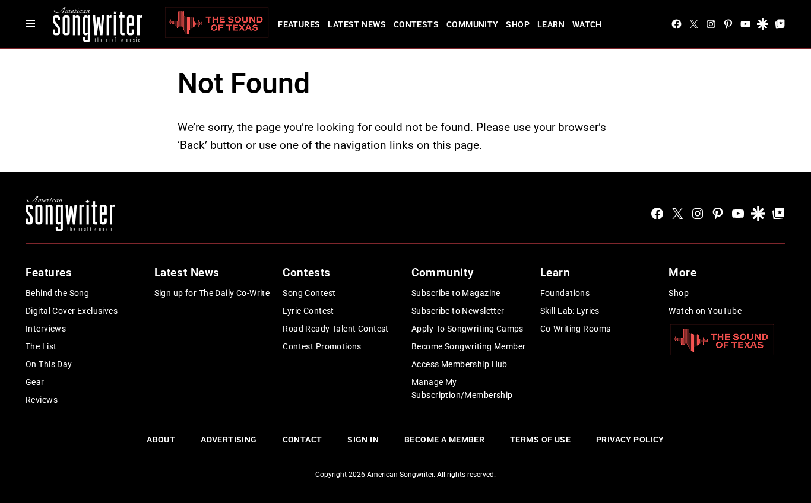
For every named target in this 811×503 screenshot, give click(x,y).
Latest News (357, 24)
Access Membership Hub (459, 364)
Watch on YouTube (705, 311)
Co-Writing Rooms (575, 328)
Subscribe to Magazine (455, 293)
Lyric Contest (308, 311)
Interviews (46, 328)
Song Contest (309, 293)
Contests (416, 24)
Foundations (565, 293)
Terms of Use (540, 439)
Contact (302, 439)
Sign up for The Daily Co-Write (212, 293)
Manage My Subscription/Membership (462, 388)
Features (299, 24)
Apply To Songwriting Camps (467, 328)
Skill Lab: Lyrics (570, 311)
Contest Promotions (322, 346)
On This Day (49, 364)
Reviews (42, 400)
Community (472, 24)
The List (41, 346)
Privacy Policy (630, 439)
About (161, 439)
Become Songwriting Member (468, 346)
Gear (35, 382)
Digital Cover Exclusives (72, 311)
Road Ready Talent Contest (336, 328)
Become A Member (444, 439)
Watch (587, 24)
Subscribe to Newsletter (458, 311)
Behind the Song (57, 293)
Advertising (229, 439)
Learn (551, 24)
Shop (518, 24)
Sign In (363, 439)
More (682, 272)
